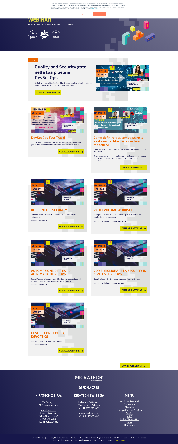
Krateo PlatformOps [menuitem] (129, 419)
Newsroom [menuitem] (129, 424)
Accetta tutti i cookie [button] (99, 14)
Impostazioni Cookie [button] (86, 14)
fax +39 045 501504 (48, 418)
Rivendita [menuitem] (129, 407)
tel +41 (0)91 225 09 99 (89, 408)
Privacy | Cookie (120, 440)
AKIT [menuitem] (129, 416)
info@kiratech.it (48, 410)
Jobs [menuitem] (129, 422)
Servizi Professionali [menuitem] (129, 401)
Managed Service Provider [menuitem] (129, 410)
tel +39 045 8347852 (48, 415)
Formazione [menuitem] (129, 404)
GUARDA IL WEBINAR (46, 92)
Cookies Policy (94, 8)
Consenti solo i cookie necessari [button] (116, 14)
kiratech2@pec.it (48, 412)
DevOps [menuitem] (129, 413)
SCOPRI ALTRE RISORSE (133, 365)
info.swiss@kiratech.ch (89, 412)
